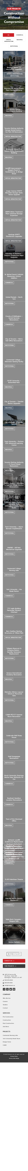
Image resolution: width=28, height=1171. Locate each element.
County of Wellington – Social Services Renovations (14, 318)
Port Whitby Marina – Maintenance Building (14, 110)
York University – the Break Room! (14, 590)
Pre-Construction (8, 1017)
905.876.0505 (9, 980)
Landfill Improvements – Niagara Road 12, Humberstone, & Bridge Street (14, 171)
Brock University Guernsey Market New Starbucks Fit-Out (14, 777)
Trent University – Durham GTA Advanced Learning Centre (14, 443)
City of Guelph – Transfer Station (14, 423)
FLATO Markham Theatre (14, 879)
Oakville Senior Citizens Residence (14, 899)
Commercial (19, 35)
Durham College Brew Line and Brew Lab (14, 858)
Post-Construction (8, 1023)
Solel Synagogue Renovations (14, 757)
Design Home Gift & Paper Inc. (14, 849)
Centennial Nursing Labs (10, 1035)
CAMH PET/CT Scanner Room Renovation (14, 716)
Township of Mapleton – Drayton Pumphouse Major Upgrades (14, 255)
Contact (5, 1008)
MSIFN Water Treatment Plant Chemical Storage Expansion (14, 214)
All (8, 35)
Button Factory (14, 942)
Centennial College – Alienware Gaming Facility (14, 361)
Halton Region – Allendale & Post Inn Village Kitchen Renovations (14, 485)
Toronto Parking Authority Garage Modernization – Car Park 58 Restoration (14, 130)
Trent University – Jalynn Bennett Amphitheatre (14, 528)
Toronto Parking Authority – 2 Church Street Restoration (14, 464)
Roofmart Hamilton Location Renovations (14, 799)
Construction (7, 1020)
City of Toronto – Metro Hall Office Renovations (14, 340)
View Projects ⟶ (10, 966)
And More (6, 1026)
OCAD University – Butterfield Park (14, 381)
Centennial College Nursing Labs (14, 569)
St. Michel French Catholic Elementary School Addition (14, 276)
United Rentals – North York (14, 298)
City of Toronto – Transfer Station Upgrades (14, 402)
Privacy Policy (14, 1056)
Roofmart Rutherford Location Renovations (14, 845)
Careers (5, 1001)
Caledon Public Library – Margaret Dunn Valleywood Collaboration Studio (14, 505)
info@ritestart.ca (10, 985)
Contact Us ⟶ (9, 961)
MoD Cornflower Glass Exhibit (14, 855)
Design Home (7, 1042)
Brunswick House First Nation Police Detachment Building (14, 151)
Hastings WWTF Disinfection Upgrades (14, 235)
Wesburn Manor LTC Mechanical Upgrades (14, 68)
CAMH (5, 1045)
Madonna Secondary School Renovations (14, 847)
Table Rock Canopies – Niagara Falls (14, 920)
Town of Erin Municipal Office (14, 820)
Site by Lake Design (14, 1058)
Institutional (14, 46)
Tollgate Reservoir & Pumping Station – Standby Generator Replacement (14, 651)
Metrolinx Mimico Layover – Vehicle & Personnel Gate (14, 694)
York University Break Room (11, 1038)
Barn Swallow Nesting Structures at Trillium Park (14, 632)
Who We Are (6, 998)
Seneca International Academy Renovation (14, 674)
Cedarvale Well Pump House (14, 736)
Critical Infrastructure (8, 40)
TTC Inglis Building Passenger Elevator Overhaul (14, 610)
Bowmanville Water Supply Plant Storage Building (14, 89)
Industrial (20, 40)
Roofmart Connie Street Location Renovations (14, 853)
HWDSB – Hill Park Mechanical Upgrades (14, 549)
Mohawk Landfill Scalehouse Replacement (14, 841)
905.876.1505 (9, 983)
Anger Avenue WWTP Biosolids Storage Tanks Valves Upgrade (14, 193)
